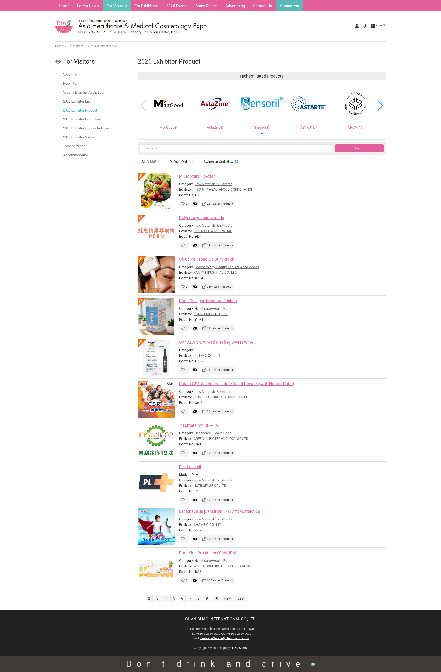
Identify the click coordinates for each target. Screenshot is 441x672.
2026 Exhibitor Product (80, 110)
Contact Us (262, 5)
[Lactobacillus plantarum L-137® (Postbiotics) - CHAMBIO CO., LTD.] (156, 526)
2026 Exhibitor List (77, 101)
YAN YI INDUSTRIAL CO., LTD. (215, 272)
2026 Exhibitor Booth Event (83, 119)
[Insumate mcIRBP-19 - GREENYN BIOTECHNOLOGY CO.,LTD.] (156, 440)
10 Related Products (220, 411)
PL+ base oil (190, 466)
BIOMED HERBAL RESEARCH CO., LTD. (222, 397)
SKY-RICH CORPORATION (213, 231)
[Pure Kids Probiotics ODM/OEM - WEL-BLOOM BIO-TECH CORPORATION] (156, 568)
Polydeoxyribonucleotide (201, 217)
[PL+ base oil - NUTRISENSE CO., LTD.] (156, 482)
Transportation (74, 146)
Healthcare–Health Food (213, 309)
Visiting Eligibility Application (84, 92)
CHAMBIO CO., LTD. (208, 525)
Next (227, 598)
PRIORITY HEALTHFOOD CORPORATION (223, 189)
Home (64, 5)
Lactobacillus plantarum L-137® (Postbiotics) (220, 511)
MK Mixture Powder (197, 176)
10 (216, 598)
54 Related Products (220, 245)
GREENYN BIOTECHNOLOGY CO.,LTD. (221, 439)
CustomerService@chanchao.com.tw (224, 638)
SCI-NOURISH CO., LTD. (211, 314)
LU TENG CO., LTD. (207, 356)
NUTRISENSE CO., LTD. (210, 486)
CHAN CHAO (238, 648)
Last (241, 598)
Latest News (88, 5)
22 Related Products (220, 203)
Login (364, 26)
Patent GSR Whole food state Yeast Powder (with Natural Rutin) (236, 383)
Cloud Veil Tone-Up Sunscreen (207, 259)
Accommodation (76, 155)
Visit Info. (70, 74)
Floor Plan (70, 83)
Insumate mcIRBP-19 (198, 425)
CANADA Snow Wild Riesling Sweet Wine (216, 342)
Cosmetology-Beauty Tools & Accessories (227, 267)
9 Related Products (219, 286)
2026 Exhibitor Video (78, 137)
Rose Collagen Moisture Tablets (208, 300)
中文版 (381, 26)
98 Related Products (220, 369)
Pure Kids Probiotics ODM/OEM (207, 552)
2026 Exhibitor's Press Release (86, 128)
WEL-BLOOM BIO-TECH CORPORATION (223, 566)
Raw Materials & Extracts (213, 184)
